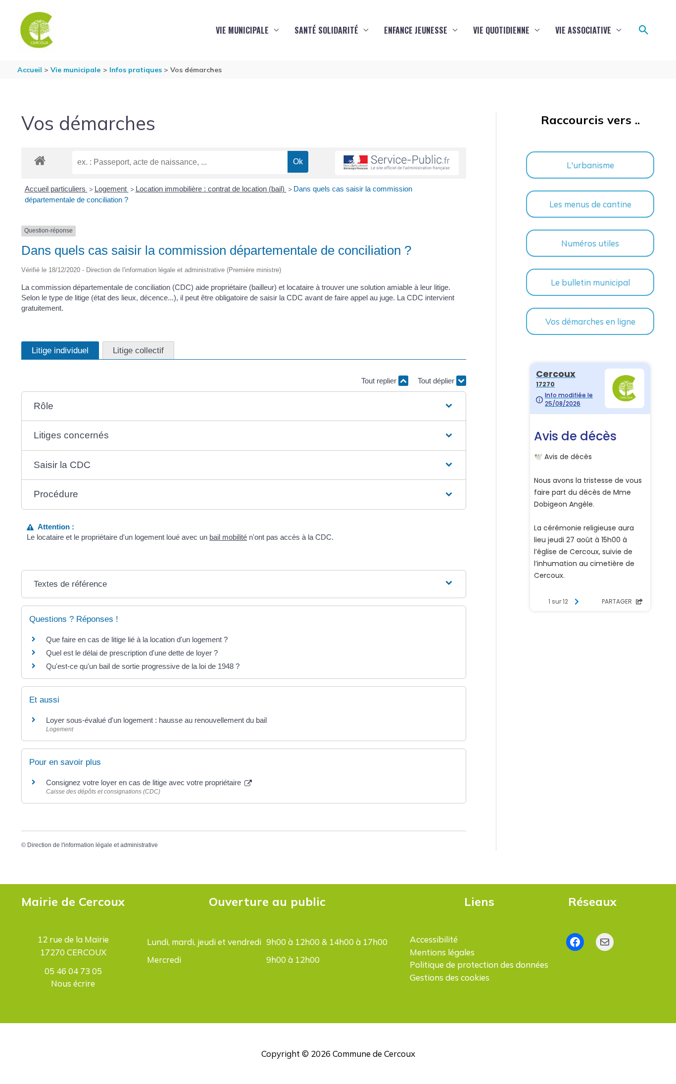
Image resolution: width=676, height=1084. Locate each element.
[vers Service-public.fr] (397, 163)
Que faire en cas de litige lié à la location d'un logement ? (137, 639)
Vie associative (583, 30)
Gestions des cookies (449, 977)
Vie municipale (242, 30)
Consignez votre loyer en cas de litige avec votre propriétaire (144, 782)
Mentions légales (442, 952)
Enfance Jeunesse (415, 30)
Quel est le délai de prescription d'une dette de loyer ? (132, 653)
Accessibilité (434, 939)
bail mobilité (228, 537)
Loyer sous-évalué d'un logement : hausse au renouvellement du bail (156, 720)
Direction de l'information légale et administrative (92, 845)
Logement (112, 189)
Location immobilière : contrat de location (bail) (211, 189)
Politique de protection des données (479, 964)
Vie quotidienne (501, 30)
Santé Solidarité (326, 30)
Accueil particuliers (56, 189)
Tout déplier (437, 381)
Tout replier (379, 381)
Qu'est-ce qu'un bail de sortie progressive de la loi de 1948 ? (143, 666)
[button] (643, 30)
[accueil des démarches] (40, 159)
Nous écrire (73, 983)
